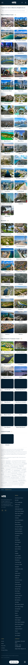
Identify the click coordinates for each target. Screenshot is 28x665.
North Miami (18, 549)
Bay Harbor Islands (19, 604)
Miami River (17, 597)
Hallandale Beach (19, 509)
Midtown (17, 577)
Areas (2, 643)
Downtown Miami (19, 498)
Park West (17, 591)
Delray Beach (14, 475)
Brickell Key (8, 460)
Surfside (17, 602)
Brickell (16, 500)
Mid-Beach (17, 540)
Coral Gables (18, 555)
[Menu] (2, 2)
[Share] (25, 2)
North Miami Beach (19, 511)
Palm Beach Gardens (15, 477)
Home (2, 489)
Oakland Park (18, 617)
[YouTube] (5, 510)
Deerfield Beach (17, 470)
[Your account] (22, 2)
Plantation (17, 560)
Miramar (17, 611)
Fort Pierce (21, 484)
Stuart (2, 484)
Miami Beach (18, 546)
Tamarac (17, 544)
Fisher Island (21, 465)
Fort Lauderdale (18, 502)
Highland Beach (4, 482)
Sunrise (25, 471)
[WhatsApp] (25, 662)
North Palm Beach (19, 624)
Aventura (17, 506)
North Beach (18, 542)
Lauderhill (17, 535)
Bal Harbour (18, 600)
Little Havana (6, 465)
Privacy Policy (4, 650)
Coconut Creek (14, 472)
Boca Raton (17, 522)
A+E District (17, 593)
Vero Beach (17, 635)
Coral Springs (18, 562)
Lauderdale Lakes (19, 568)
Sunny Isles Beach (14, 466)
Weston (9, 471)
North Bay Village (19, 606)
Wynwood (17, 582)
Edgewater (17, 575)
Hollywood (17, 504)
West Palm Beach (19, 513)
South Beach (18, 515)
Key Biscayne (18, 557)
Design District (8, 463)
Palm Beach (18, 620)
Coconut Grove (18, 580)
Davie (16, 613)
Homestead (8, 469)
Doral (16, 551)
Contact (3, 647)
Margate (17, 566)
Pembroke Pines (18, 533)
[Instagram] (2, 510)
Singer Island (15, 481)
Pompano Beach (19, 526)
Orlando (17, 517)
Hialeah (16, 553)
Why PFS (3, 645)
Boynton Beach (7, 476)
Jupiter (23, 476)
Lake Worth (22, 482)
